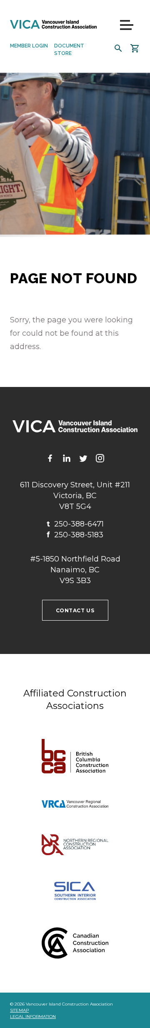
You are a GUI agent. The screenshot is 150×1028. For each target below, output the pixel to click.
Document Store (69, 49)
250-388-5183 (75, 534)
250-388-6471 (75, 524)
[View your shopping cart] (135, 48)
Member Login (29, 46)
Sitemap (19, 1010)
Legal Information (33, 1016)
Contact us (75, 610)
